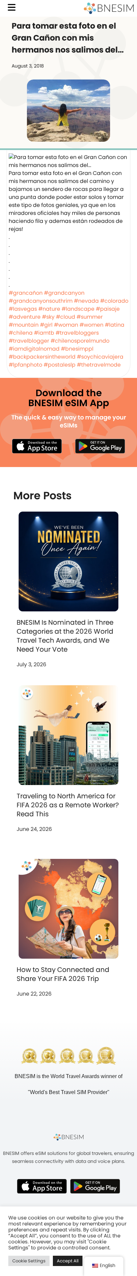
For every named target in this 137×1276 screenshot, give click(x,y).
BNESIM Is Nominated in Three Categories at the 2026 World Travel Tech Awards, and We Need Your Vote (65, 636)
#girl (46, 325)
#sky (48, 317)
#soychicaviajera (100, 357)
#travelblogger (29, 341)
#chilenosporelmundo (80, 341)
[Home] (109, 8)
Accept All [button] (67, 1261)
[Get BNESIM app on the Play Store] (100, 445)
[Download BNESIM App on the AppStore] (42, 1186)
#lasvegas (23, 309)
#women (91, 325)
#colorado (114, 301)
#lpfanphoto (25, 365)
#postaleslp (59, 365)
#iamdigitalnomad (34, 349)
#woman (66, 325)
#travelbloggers (77, 333)
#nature (49, 309)
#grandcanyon (64, 293)
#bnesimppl (77, 349)
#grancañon (26, 293)
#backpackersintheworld (42, 357)
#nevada (86, 301)
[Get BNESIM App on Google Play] (95, 1186)
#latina (114, 325)
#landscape (78, 309)
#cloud (65, 317)
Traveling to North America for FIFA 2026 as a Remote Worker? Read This (68, 805)
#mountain (24, 325)
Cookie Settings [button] (29, 1261)
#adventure (25, 317)
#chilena (21, 333)
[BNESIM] (68, 1137)
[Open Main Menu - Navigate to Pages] (11, 7)
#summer (89, 317)
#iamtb (44, 333)
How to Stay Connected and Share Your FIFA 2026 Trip (63, 974)
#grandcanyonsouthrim (40, 301)
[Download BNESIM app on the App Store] (37, 445)
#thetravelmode (99, 365)
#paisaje (108, 309)
